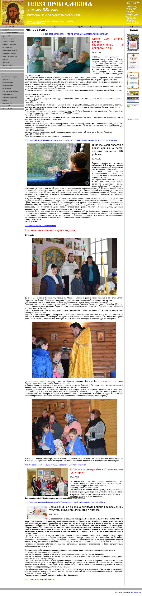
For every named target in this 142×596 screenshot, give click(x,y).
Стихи (123, 27)
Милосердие (6, 88)
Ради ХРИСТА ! (7, 94)
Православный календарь (33, 27)
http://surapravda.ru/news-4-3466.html (40, 579)
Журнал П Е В (7, 109)
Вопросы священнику (10, 71)
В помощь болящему (9, 97)
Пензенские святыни (9, 50)
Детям (92, 27)
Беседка (5, 59)
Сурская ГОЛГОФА (9, 44)
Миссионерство (7, 85)
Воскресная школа (9, 74)
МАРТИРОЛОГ (7, 47)
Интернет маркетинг (134, 592)
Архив (4, 100)
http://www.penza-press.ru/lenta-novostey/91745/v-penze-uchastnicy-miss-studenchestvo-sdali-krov (65, 502)
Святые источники (9, 53)
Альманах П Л (7, 103)
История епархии (8, 39)
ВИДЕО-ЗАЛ (81, 27)
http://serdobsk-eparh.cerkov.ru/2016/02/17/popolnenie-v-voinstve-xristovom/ (55, 465)
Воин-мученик (7, 68)
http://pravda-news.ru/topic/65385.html (40, 226)
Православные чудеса (10, 77)
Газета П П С (6, 106)
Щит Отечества (7, 65)
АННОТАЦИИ (9, 27)
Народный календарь (61, 27)
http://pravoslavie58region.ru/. (87, 34)
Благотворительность (10, 91)
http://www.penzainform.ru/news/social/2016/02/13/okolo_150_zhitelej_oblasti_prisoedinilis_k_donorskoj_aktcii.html (71, 140)
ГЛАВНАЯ (5, 30)
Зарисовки (6, 62)
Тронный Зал (7, 36)
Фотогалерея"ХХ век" (10, 56)
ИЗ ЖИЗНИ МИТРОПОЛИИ (11, 33)
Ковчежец (5, 79)
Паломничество (7, 82)
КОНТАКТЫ (134, 27)
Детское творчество (108, 27)
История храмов (8, 41)
